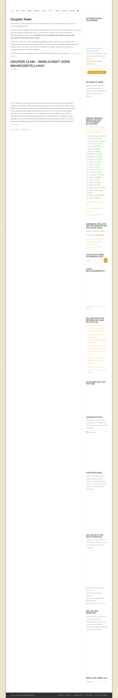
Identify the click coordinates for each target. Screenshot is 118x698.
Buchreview (90, 588)
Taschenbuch (100, 540)
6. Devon (89, 149)
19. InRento (90, 182)
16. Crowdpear (91, 175)
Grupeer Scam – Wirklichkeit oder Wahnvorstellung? (40, 63)
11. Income (90, 162)
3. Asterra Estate (92, 141)
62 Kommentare (25, 129)
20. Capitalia (90, 185)
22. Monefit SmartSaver (94, 190)
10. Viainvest (90, 159)
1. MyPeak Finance (93, 136)
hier (89, 59)
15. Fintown (90, 172)
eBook (97, 542)
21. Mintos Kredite (92, 187)
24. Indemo (90, 198)
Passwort (89, 290)
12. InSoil (89, 164)
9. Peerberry (90, 157)
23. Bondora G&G (92, 195)
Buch (97, 476)
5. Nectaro (90, 146)
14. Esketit (90, 169)
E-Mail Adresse (90, 281)
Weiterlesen (15, 125)
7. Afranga (90, 151)
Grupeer (13, 69)
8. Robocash (90, 154)
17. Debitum (90, 177)
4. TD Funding (91, 144)
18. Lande (89, 180)
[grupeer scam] (44, 87)
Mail (103, 481)
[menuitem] (13, 10)
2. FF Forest (90, 139)
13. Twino (89, 167)
